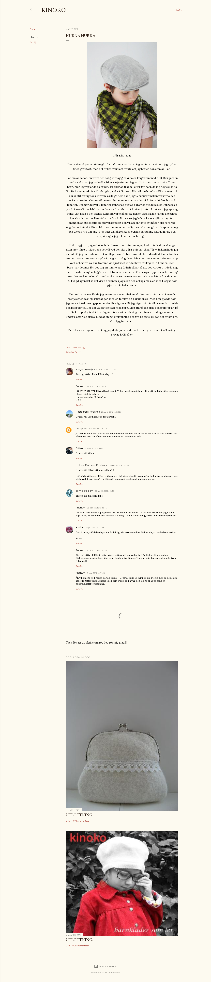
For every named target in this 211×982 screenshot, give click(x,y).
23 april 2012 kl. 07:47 (94, 448)
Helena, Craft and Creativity (91, 465)
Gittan (79, 448)
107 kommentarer (81, 821)
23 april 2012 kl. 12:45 (97, 507)
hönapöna (81, 428)
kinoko (53, 10)
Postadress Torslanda (88, 411)
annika (79, 527)
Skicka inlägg (79, 347)
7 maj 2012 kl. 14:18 (96, 573)
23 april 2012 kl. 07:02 (99, 428)
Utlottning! (79, 814)
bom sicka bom (84, 490)
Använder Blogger (108, 966)
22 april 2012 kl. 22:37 (106, 369)
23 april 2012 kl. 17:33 (94, 527)
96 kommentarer (81, 945)
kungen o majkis (85, 369)
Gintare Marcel (113, 972)
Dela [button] (32, 29)
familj (33, 42)
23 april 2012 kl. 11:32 (104, 491)
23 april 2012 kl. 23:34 (97, 550)
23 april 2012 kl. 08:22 (118, 465)
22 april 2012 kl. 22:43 (97, 386)
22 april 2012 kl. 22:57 (111, 412)
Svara (79, 379)
